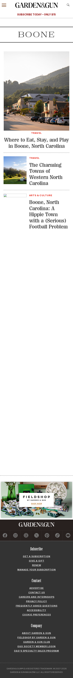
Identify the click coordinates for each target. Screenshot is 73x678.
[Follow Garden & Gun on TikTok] (57, 535)
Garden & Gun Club (36, 642)
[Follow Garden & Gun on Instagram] (15, 535)
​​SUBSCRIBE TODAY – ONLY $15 (36, 14)
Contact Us (36, 592)
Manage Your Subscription (36, 569)
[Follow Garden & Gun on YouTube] (68, 535)
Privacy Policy (36, 601)
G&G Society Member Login (36, 646)
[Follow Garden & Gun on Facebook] (5, 535)
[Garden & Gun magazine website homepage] (36, 5)
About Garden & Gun (36, 633)
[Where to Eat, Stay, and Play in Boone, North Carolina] (36, 129)
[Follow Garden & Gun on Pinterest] (47, 535)
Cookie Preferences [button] (36, 614)
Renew (36, 565)
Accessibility (36, 610)
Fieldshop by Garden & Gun (36, 637)
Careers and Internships (36, 597)
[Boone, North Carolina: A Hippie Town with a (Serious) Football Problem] (15, 196)
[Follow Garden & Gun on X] (36, 535)
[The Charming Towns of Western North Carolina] (15, 183)
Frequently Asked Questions (36, 605)
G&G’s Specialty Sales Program (36, 650)
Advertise (36, 588)
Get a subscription (36, 556)
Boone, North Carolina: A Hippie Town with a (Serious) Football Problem (48, 214)
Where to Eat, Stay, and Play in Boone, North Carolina (36, 143)
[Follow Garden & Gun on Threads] (26, 535)
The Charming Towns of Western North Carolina (46, 174)
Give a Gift (36, 560)
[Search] (68, 5)
